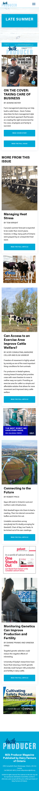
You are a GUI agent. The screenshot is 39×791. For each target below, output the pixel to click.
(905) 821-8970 (11, 770)
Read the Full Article (19, 247)
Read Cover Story (19, 133)
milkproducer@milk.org (28, 770)
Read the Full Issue (19, 143)
